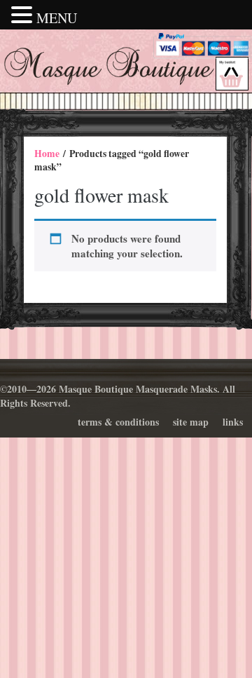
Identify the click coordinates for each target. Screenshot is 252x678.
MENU (56, 17)
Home (46, 154)
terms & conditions (118, 421)
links (233, 421)
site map (191, 421)
